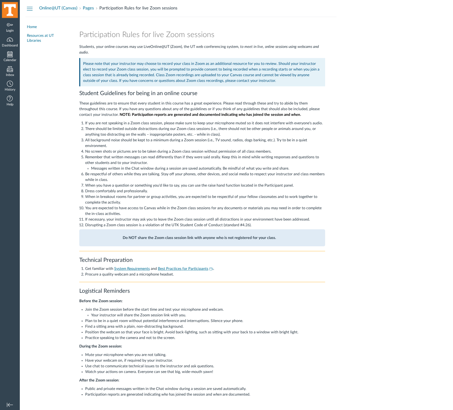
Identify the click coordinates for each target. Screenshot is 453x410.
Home (32, 27)
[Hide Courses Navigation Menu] (29, 8)
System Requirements (132, 269)
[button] (10, 86)
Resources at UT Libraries (40, 38)
